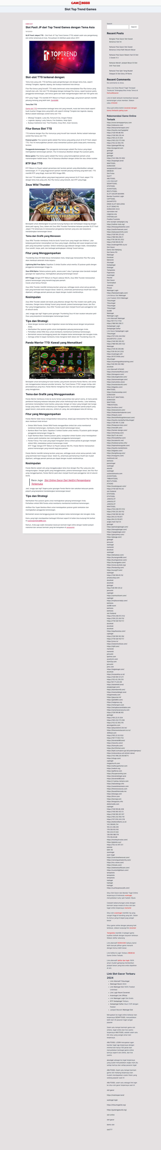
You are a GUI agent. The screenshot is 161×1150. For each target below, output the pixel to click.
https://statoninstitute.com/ (117, 644)
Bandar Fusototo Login (115, 196)
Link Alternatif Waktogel (116, 318)
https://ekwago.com (114, 794)
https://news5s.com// (115, 743)
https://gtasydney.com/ (115, 534)
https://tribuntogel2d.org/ (116, 1105)
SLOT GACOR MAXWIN (115, 194)
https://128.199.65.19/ (115, 242)
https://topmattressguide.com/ (118, 445)
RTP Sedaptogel (116, 1001)
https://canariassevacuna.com (118, 710)
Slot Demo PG (112, 252)
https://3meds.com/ (114, 865)
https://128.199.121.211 (115, 677)
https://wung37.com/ (114, 570)
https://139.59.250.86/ (115, 349)
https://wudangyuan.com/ (116, 486)
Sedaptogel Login (113, 326)
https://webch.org (113, 768)
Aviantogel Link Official (118, 995)
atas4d (109, 468)
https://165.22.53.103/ (115, 735)
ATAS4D (114, 103)
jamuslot (110, 542)
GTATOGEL (111, 186)
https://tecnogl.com (114, 799)
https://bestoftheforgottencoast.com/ (121, 417)
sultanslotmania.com (114, 473)
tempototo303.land (114, 168)
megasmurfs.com (113, 763)
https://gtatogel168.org (115, 145)
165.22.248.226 (113, 827)
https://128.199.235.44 (115, 135)
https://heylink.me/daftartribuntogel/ (120, 420)
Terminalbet (111, 283)
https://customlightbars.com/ (117, 870)
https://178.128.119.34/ (115, 489)
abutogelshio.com (113, 725)
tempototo (111, 873)
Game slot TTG (31, 109)
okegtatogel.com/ (113, 687)
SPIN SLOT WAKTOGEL (115, 397)
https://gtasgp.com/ (114, 537)
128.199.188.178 (113, 834)
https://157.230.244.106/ (116, 336)
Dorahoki (110, 257)
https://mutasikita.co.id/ (116, 674)
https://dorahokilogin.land (116, 776)
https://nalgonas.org (114, 702)
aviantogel (118, 913)
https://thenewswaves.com (117, 789)
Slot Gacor (111, 247)
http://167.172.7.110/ (114, 321)
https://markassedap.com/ (117, 392)
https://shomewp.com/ (115, 433)
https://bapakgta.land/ (115, 161)
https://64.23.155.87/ (115, 517)
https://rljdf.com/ (113, 646)
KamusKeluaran (113, 93)
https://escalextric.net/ (115, 440)
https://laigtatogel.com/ (115, 669)
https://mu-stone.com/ (115, 862)
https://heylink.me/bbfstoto (117, 448)
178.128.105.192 (113, 829)
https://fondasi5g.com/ (115, 567)
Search (109, 24)
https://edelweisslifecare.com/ (118, 868)
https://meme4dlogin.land (116, 692)
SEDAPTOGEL (112, 184)
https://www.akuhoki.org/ (116, 565)
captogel (110, 593)
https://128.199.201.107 (115, 814)
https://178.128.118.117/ (115, 621)
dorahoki (127, 108)
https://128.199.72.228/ (115, 423)
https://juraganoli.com (115, 148)
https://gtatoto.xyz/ (114, 842)
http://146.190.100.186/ (115, 364)
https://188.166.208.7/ (115, 237)
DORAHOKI (111, 166)
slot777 (109, 1130)
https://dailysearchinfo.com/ (117, 232)
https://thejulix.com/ (114, 415)
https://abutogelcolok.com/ (117, 377)
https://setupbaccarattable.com (119, 707)
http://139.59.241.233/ (115, 351)
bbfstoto (110, 461)
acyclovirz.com (112, 659)
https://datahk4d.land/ (115, 684)
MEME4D (110, 171)
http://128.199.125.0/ (114, 588)
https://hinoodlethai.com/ (116, 438)
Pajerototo (111, 273)
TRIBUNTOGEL (112, 405)
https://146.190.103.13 (115, 812)
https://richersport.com (115, 705)
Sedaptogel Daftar (114, 328)
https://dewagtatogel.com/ (117, 529)
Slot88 (109, 311)
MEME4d (131, 953)
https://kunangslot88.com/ (117, 557)
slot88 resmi (111, 606)
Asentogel (110, 275)
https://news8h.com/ (114, 428)
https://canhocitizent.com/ (116, 596)
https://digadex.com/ (115, 387)
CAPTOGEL (111, 199)
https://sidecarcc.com (115, 125)
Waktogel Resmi (116, 984)
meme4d (110, 547)
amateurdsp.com (113, 578)
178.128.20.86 (112, 837)
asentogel (110, 852)
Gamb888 (54, 100)
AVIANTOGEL (112, 189)
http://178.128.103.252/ (115, 239)
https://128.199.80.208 (115, 809)
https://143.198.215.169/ (116, 158)
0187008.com (112, 217)
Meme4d (110, 260)
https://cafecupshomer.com (117, 766)
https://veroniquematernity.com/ (119, 860)
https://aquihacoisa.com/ (116, 631)
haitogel (110, 880)
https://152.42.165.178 (115, 143)
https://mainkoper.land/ (115, 1095)
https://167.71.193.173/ (115, 738)
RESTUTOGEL (112, 191)
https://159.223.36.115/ (115, 512)
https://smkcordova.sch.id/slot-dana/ (121, 753)
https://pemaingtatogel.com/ (117, 527)
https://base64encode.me (116, 791)
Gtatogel (110, 267)
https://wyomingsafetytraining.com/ (120, 362)
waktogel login (112, 1100)
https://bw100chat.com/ (116, 748)
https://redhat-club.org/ (116, 224)
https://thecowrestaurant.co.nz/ (119, 730)
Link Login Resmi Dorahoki (120, 993)
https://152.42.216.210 (115, 679)
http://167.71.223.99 (114, 682)
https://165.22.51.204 (115, 138)
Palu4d (109, 278)
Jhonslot (110, 285)
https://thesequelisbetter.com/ (118, 227)
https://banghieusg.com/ (116, 453)
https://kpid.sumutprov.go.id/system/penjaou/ (124, 751)
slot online (111, 1115)
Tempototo (111, 270)
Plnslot (109, 288)
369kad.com (111, 733)
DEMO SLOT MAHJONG (116, 204)
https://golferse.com (114, 771)
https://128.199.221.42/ (115, 234)
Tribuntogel (111, 301)
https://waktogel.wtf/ (115, 354)
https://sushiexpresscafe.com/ (118, 888)
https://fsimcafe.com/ (115, 746)
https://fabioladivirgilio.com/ (117, 293)
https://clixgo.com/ (114, 758)
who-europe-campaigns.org (117, 222)
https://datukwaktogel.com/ (117, 379)
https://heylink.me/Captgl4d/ (117, 130)
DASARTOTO (111, 201)
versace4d (70, 527)
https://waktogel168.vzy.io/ (117, 245)
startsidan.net (112, 211)
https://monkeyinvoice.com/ (117, 840)
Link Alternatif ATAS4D (115, 369)
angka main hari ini (114, 522)
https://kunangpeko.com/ (116, 562)
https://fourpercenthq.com (116, 773)
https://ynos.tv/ (112, 641)
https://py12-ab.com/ (115, 435)
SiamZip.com (112, 662)
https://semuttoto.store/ (116, 382)
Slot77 (109, 176)
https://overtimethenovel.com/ (118, 857)
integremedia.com (113, 695)
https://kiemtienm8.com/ (116, 690)
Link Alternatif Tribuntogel (119, 981)
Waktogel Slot (128, 1010)
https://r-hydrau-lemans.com (117, 781)
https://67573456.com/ (115, 356)
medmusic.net (112, 458)
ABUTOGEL (111, 178)
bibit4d (109, 847)
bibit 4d (110, 850)
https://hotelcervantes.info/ (117, 443)
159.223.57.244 (113, 832)
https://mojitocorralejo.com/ (117, 601)
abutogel (110, 1060)
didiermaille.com (113, 804)
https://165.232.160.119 (115, 817)
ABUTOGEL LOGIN (114, 1042)
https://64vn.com (113, 796)
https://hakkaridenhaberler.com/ (119, 412)
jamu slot (110, 667)
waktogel (110, 466)
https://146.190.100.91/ (115, 341)
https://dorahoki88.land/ (116, 740)
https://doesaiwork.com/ (116, 410)
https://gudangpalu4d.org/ (117, 1110)
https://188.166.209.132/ (116, 344)
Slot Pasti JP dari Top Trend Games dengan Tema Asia (60, 27)
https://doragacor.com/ (115, 374)
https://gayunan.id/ (114, 697)
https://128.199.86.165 (115, 133)
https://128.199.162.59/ (115, 514)
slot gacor (110, 1090)
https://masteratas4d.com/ (117, 384)
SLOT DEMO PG (113, 206)
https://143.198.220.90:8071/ (118, 756)
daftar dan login (124, 960)
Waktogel (110, 255)
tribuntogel (111, 359)
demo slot (110, 1125)
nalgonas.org (112, 214)
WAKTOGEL (111, 163)
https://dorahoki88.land (115, 779)
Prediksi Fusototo (113, 219)
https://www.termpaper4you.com (119, 123)
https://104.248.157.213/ (116, 509)
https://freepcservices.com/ (117, 425)
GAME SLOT (29, 24)
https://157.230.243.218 (116, 819)
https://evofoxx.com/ (114, 407)
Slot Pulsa (110, 173)
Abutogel (110, 262)
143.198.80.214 (112, 824)
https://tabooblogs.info (115, 784)
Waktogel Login (112, 290)
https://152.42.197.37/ (115, 845)
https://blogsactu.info (115, 801)
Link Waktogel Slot (117, 987)
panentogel (111, 463)
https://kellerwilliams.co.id (116, 822)
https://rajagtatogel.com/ (116, 532)
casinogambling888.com (37, 521)
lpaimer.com (111, 656)
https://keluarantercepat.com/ (118, 128)
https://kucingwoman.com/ (117, 560)
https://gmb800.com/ (115, 700)
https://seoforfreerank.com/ (117, 229)
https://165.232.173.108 (115, 140)
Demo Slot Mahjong (114, 250)
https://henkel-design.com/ (117, 430)
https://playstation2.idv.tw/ (117, 728)
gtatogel (110, 151)
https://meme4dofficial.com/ (117, 372)
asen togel (111, 855)
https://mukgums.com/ (115, 456)
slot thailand (111, 491)
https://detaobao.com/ (115, 555)
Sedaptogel (111, 265)
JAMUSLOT (111, 499)
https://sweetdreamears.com (118, 786)
